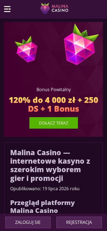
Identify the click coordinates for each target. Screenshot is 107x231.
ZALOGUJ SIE (28, 222)
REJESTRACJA (79, 222)
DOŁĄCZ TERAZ (53, 123)
